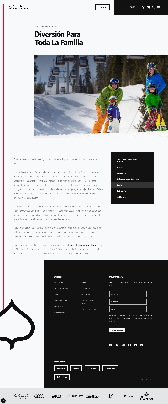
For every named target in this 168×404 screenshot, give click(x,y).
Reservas (120, 167)
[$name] (110, 345)
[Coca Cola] (57, 396)
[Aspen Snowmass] (18, 7)
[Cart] (148, 7)
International (43, 26)
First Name (114, 294)
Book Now (102, 7)
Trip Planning (92, 368)
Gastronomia (121, 191)
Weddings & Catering (61, 288)
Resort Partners (59, 313)
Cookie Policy (85, 288)
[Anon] (110, 396)
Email (113, 309)
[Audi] (39, 396)
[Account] (143, 7)
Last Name (114, 302)
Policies (83, 282)
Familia (119, 185)
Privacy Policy (85, 295)
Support (76, 368)
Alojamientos (121, 173)
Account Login (110, 368)
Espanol (51, 26)
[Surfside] (146, 396)
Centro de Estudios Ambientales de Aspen (84, 244)
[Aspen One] (21, 396)
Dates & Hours (59, 282)
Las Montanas (121, 197)
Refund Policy (62, 377)
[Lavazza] (93, 396)
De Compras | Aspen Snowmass (128, 179)
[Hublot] (75, 396)
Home (36, 26)
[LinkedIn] (135, 345)
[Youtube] (129, 345)
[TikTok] (141, 345)
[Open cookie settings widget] (3, 400)
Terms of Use (131, 315)
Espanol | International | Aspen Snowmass (127, 160)
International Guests (61, 301)
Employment (58, 307)
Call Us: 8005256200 (88, 310)
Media (56, 295)
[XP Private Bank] (129, 396)
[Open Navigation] (158, 7)
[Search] (153, 7)
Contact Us (61, 368)
